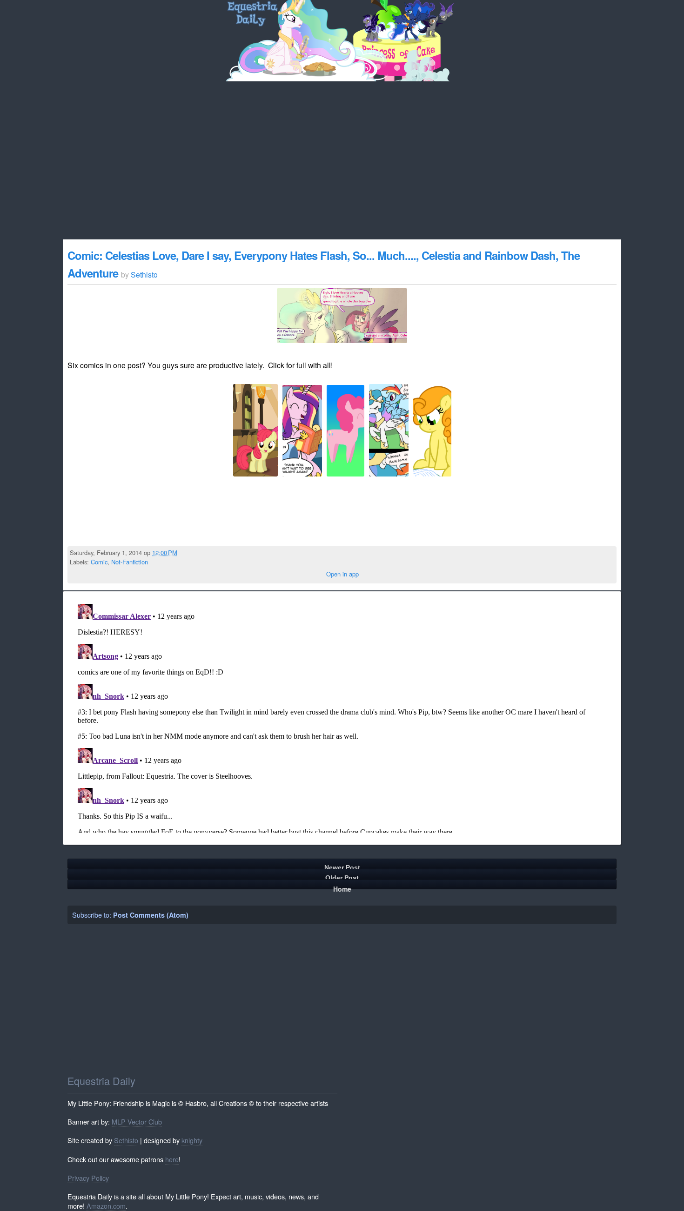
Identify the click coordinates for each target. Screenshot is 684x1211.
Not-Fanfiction (129, 561)
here (172, 1159)
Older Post (342, 876)
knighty (191, 1140)
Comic (99, 561)
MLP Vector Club (137, 1121)
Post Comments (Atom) (150, 915)
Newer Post (342, 866)
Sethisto (126, 1140)
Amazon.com (106, 1206)
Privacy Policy (88, 1178)
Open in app (342, 573)
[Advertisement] (342, 151)
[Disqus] (342, 716)
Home (342, 886)
